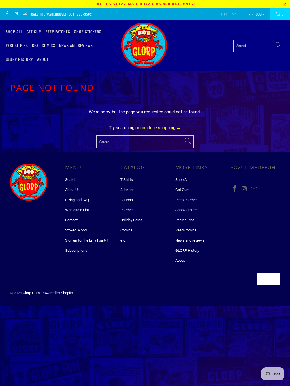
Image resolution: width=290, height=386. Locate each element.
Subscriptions (76, 250)
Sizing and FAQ (77, 200)
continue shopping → (160, 127)
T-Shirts (126, 179)
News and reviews (76, 45)
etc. (123, 240)
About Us (72, 190)
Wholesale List (77, 210)
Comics (126, 230)
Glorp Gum (31, 293)
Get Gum (34, 31)
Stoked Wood (76, 230)
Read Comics (43, 45)
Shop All (14, 31)
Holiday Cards (131, 220)
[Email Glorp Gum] (24, 14)
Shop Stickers (87, 31)
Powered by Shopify (57, 293)
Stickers (127, 190)
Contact (71, 220)
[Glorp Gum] (144, 46)
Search (70, 179)
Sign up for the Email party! (86, 240)
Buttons (126, 200)
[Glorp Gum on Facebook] (6, 14)
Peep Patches (58, 31)
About (43, 59)
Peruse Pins (17, 45)
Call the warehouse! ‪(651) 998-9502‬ (61, 14)
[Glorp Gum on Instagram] (15, 14)
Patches (127, 210)
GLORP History (19, 59)
